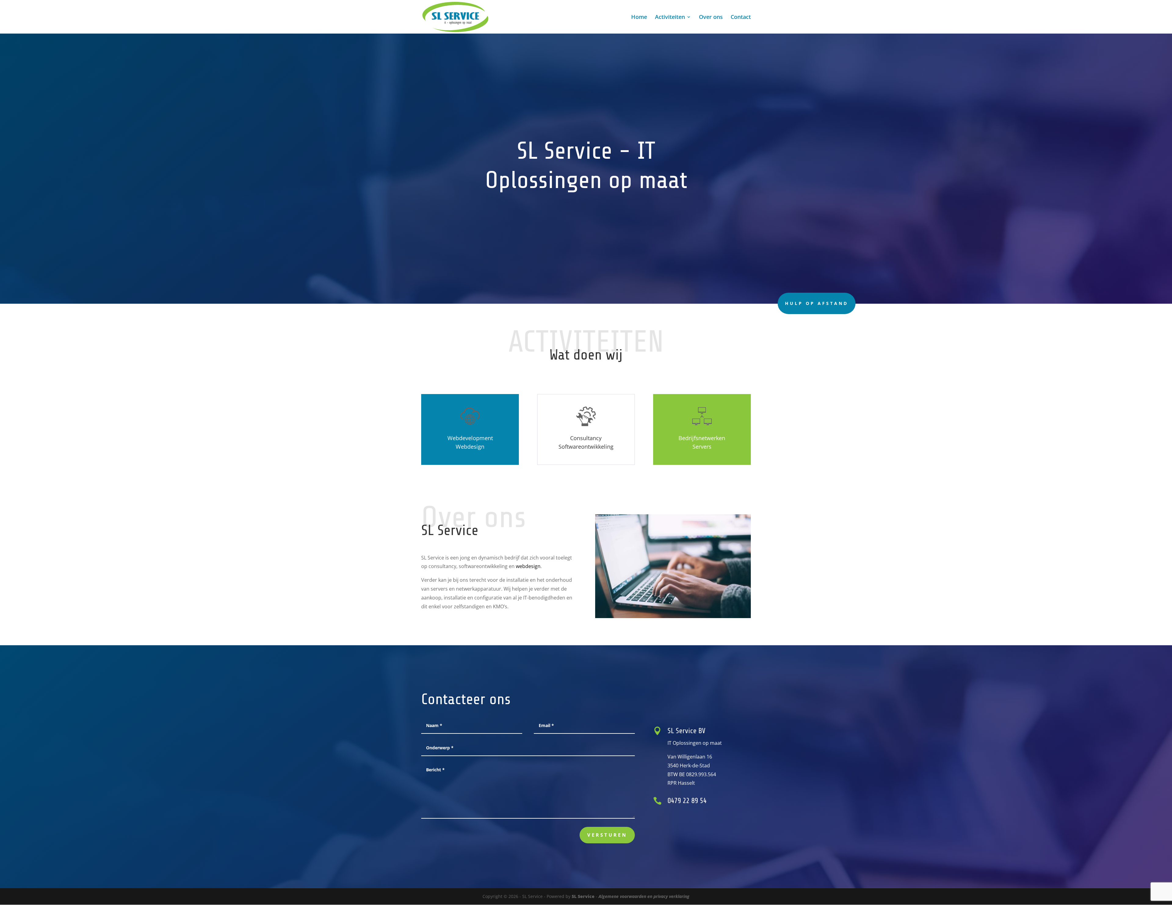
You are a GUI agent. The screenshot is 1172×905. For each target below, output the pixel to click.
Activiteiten (670, 17)
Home (639, 17)
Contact (741, 17)
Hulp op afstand (816, 303)
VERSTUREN (607, 835)
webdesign (528, 566)
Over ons (711, 17)
